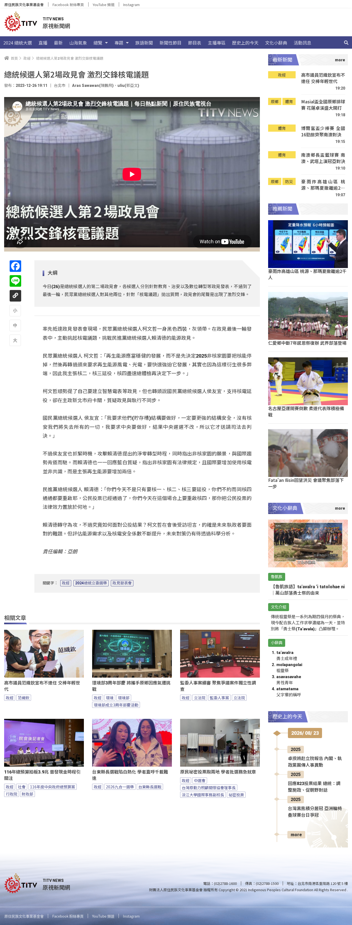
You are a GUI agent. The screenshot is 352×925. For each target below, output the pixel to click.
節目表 (194, 42)
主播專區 (217, 42)
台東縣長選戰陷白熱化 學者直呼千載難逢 (130, 775)
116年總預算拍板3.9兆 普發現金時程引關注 (42, 775)
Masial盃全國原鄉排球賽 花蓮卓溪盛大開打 (323, 104)
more (296, 834)
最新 (58, 42)
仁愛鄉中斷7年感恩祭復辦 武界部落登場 (307, 342)
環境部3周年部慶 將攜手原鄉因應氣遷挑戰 (131, 686)
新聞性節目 (171, 42)
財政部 (27, 794)
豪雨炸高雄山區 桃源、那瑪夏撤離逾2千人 (323, 184)
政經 (66, 583)
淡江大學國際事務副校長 (203, 794)
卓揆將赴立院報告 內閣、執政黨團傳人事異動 (315, 762)
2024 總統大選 (17, 42)
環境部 (124, 697)
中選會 (199, 780)
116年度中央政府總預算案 (52, 786)
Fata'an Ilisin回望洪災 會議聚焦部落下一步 (306, 483)
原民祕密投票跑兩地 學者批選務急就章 (218, 772)
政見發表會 (122, 583)
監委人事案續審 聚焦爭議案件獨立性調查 (218, 686)
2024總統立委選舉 (91, 583)
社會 (22, 786)
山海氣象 (78, 42)
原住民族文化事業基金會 (24, 4)
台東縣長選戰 (149, 786)
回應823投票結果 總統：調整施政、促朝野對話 (314, 787)
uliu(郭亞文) (128, 85)
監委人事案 (219, 697)
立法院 (199, 697)
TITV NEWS (53, 19)
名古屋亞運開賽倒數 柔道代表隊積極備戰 (306, 411)
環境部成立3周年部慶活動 (116, 705)
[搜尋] (346, 42)
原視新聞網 (56, 26)
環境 (110, 697)
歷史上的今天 (245, 42)
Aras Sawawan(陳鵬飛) (93, 85)
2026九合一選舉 (120, 786)
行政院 (11, 794)
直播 (42, 42)
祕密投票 (236, 794)
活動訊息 (302, 42)
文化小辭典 (276, 42)
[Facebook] (15, 266)
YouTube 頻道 (103, 4)
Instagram (131, 4)
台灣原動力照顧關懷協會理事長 (209, 787)
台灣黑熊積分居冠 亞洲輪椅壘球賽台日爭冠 (315, 812)
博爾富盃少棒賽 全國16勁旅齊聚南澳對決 (323, 131)
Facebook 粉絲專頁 (68, 4)
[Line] (15, 281)
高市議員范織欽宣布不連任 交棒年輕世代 (42, 686)
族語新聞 (144, 42)
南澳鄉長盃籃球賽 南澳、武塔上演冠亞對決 (323, 158)
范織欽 (23, 697)
